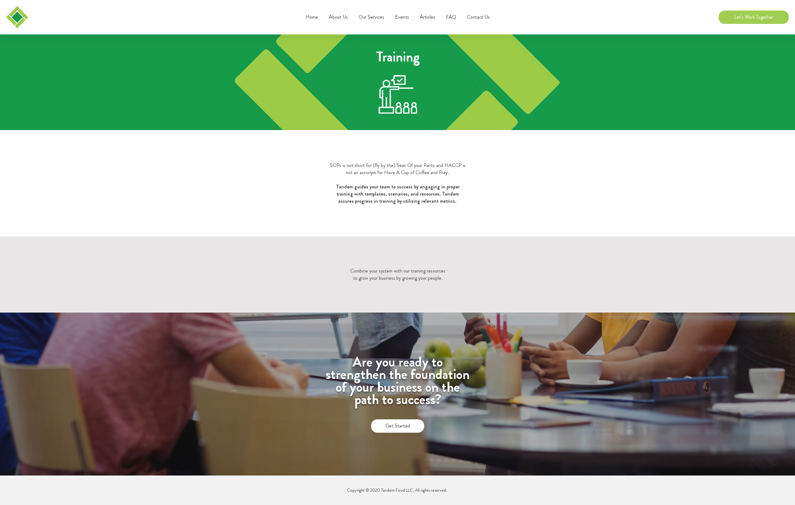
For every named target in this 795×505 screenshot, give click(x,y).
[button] (371, 17)
